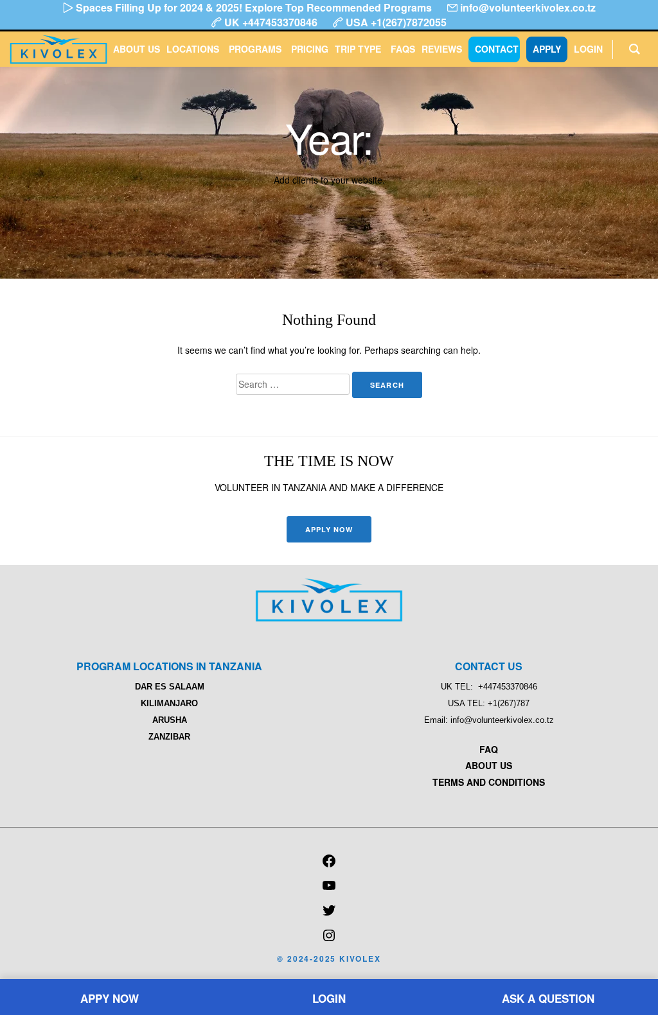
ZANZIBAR (169, 737)
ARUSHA (169, 720)
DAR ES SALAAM (169, 686)
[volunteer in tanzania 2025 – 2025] (329, 618)
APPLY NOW (329, 529)
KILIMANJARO (169, 703)
